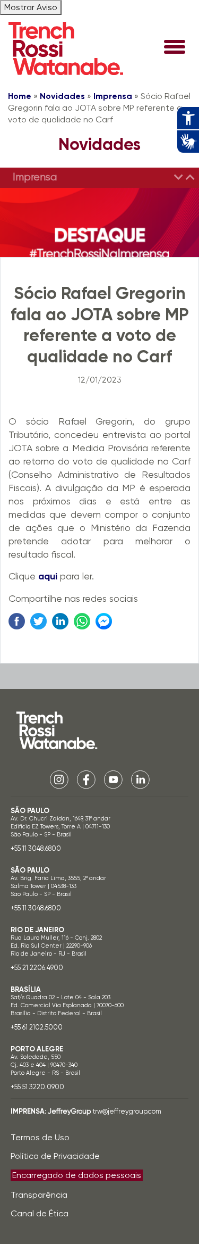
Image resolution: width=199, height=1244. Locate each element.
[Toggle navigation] (175, 48)
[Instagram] (59, 779)
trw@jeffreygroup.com (126, 1111)
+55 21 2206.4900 (37, 968)
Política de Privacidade (55, 1156)
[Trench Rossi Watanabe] (65, 48)
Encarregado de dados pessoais (76, 1175)
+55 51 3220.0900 (37, 1087)
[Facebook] (86, 779)
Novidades (62, 96)
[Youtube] (113, 779)
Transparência (39, 1195)
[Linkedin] (140, 779)
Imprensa (112, 96)
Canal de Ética (39, 1213)
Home (19, 96)
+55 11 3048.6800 (36, 848)
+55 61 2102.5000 (37, 1027)
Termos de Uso (40, 1137)
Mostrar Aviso (30, 7)
